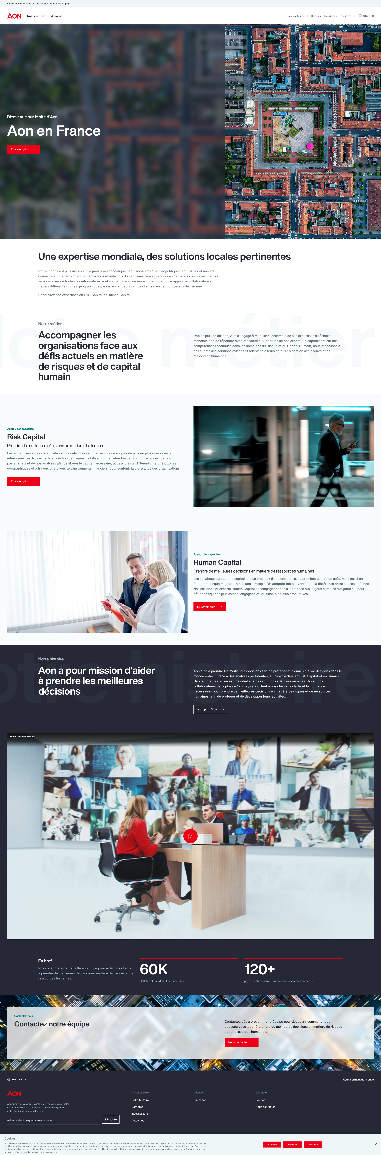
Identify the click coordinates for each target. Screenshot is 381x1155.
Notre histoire (140, 1100)
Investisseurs (330, 16)
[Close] (376, 1144)
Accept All (313, 1144)
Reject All (292, 1144)
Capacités (199, 1100)
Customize (272, 1144)
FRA (368, 16)
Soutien (260, 1100)
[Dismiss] (372, 3)
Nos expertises (36, 16)
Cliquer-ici (38, 3)
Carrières (316, 16)
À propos (56, 16)
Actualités (346, 16)
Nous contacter (295, 16)
